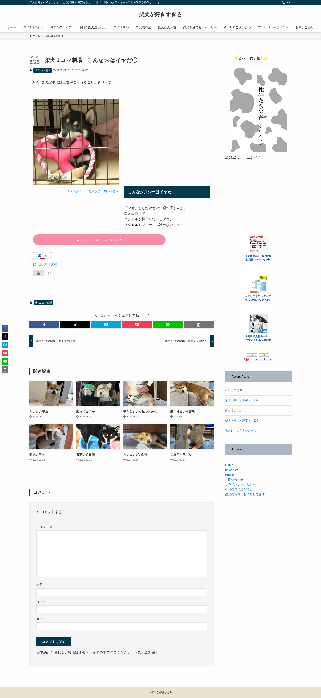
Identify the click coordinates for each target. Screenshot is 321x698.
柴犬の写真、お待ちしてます (245, 494)
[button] (44, 324)
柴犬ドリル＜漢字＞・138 (241, 420)
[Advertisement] (167, 135)
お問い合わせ (234, 479)
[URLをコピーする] (199, 324)
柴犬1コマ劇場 (42, 70)
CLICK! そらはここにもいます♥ (99, 239)
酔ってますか (233, 410)
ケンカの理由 (233, 390)
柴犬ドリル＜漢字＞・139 (241, 400)
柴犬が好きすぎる (160, 14)
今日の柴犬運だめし (239, 489)
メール (41, 602)
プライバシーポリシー (240, 484)
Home (229, 465)
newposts (231, 470)
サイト (41, 619)
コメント (44, 527)
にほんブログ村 (45, 264)
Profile (229, 474)
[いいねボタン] (38, 273)
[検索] (289, 2)
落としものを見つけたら (240, 430)
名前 (39, 585)
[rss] (283, 2)
